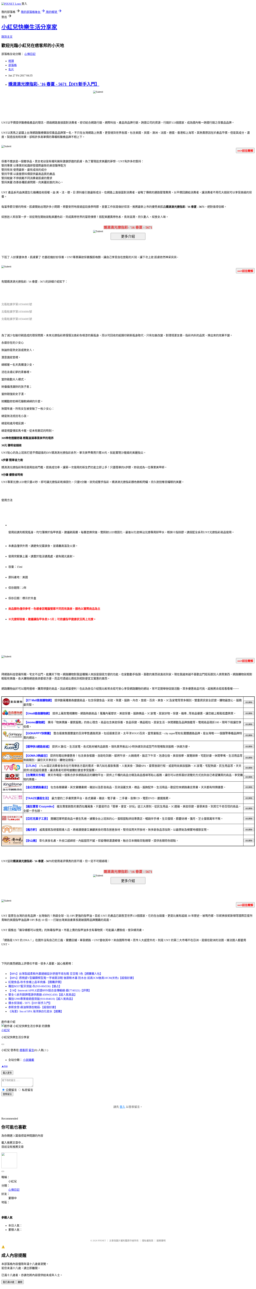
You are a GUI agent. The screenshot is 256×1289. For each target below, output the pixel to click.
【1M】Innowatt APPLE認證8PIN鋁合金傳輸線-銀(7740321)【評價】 (49, 990)
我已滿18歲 (8, 1282)
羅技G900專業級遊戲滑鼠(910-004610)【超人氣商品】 (41, 998)
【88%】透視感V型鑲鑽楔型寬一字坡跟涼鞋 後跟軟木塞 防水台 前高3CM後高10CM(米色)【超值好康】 (71, 977)
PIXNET (102, 1240)
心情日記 (30, 54)
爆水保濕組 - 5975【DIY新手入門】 (30, 1003)
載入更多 (7, 1073)
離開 (20, 1282)
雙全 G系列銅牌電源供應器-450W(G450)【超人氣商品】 (42, 994)
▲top (4, 1066)
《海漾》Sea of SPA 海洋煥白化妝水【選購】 (35, 1011)
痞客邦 (24, 1050)
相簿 (11, 61)
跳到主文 (7, 36)
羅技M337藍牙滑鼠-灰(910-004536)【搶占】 (35, 986)
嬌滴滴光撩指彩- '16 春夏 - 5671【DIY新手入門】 (53, 84)
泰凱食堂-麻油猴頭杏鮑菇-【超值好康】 (32, 1007)
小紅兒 (5, 1030)
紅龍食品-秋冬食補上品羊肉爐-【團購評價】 (35, 982)
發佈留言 (7, 1094)
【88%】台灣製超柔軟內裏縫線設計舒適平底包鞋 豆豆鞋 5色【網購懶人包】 (55, 973)
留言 (31, 1050)
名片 (11, 69)
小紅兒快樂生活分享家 (29, 27)
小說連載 (28, 1059)
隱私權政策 (147, 1240)
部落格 (12, 65)
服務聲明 (161, 1240)
